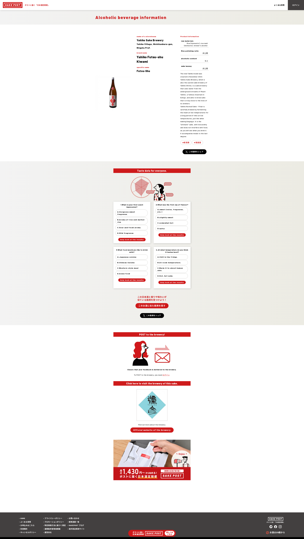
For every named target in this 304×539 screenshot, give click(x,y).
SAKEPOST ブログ (76, 525)
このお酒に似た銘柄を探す (152, 305)
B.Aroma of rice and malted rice (131, 221)
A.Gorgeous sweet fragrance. (126, 213)
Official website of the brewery (152, 430)
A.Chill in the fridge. (167, 257)
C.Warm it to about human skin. (170, 269)
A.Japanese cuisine (126, 257)
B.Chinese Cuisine (126, 263)
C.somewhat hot (165, 223)
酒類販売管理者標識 (52, 529)
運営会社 (48, 532)
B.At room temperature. (169, 263)
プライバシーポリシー (53, 518)
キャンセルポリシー (28, 532)
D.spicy (161, 228)
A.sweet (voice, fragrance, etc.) (170, 210)
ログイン (295, 5)
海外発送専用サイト (77, 529)
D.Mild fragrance (125, 233)
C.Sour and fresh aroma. (129, 228)
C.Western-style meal (128, 268)
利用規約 (23, 529)
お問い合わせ (74, 518)
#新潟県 (186, 142)
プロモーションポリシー (54, 522)
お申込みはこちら (27, 525)
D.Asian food (123, 274)
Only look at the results (132, 239)
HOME (22, 518)
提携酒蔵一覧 (74, 522)
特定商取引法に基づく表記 (55, 525)
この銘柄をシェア (196, 152)
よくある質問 (279, 5)
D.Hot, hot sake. (165, 276)
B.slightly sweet (165, 217)
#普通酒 (197, 142)
